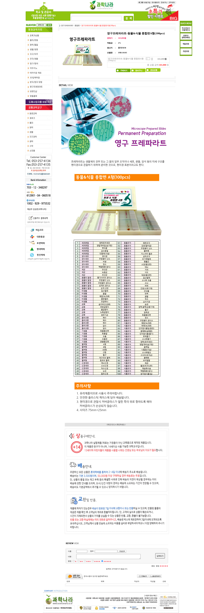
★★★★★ (107, 561)
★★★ (88, 561)
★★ (81, 561)
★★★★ (97, 561)
